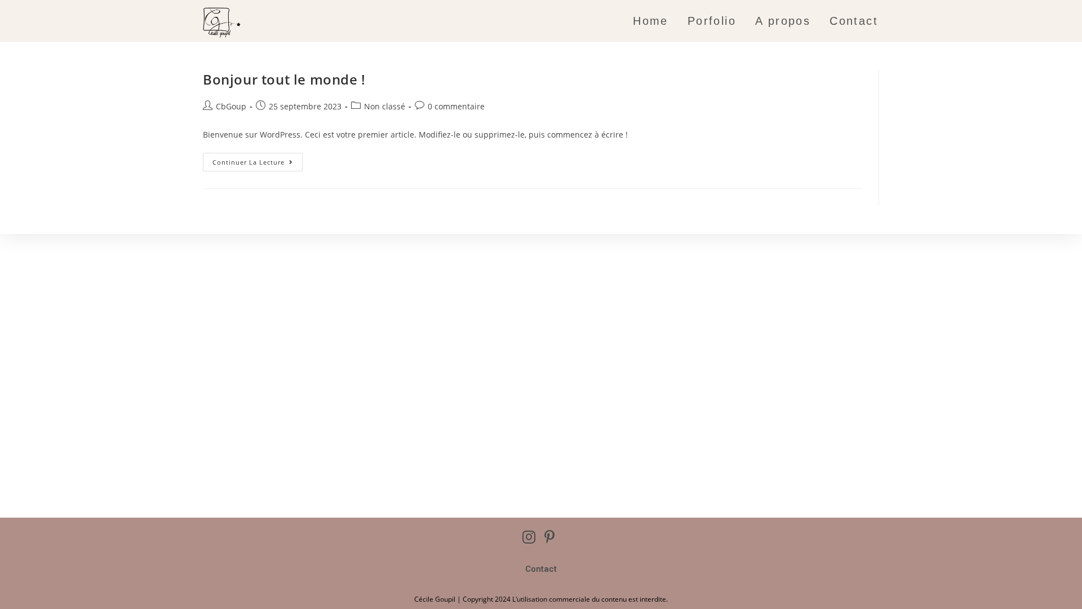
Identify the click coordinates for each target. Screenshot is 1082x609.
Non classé (384, 106)
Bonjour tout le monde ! (284, 79)
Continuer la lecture (257, 159)
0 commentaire (456, 106)
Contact (541, 569)
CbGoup (231, 106)
